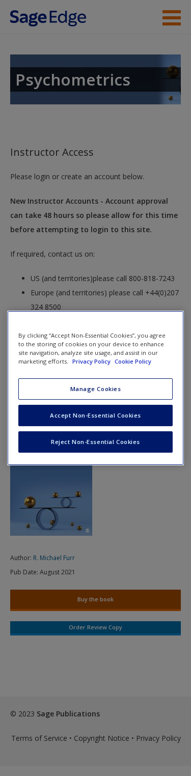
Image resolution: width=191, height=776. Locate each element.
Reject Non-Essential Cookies (95, 442)
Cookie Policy (133, 361)
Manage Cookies (95, 389)
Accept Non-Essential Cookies (95, 415)
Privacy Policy (92, 361)
